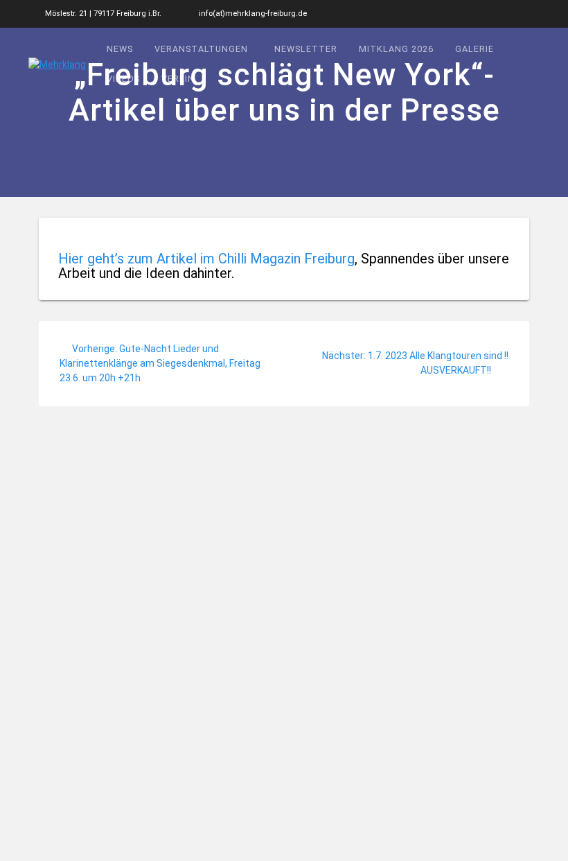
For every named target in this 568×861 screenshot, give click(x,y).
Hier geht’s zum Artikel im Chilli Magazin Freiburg (206, 258)
